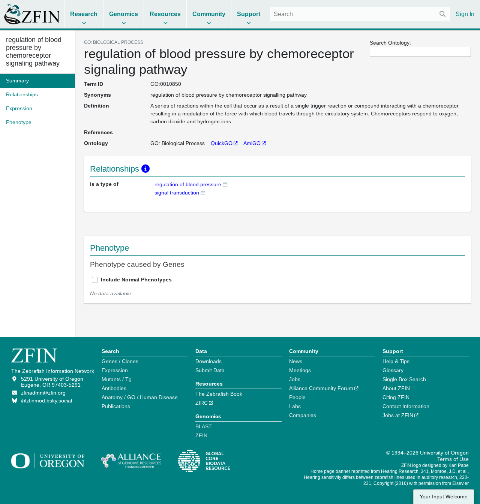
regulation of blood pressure (187, 184)
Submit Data (210, 370)
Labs (295, 406)
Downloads (208, 361)
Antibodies (114, 388)
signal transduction (176, 193)
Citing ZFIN (396, 397)
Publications (116, 406)
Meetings (300, 370)
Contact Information (405, 406)
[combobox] (360, 14)
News (295, 361)
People (297, 397)
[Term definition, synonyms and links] (225, 184)
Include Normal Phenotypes (136, 280)
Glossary (393, 370)
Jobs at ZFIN (397, 415)
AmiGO (252, 143)
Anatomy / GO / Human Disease (140, 397)
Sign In (465, 14)
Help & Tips (396, 361)
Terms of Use (453, 459)
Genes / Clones (120, 361)
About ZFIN (396, 388)
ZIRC (201, 403)
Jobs (294, 379)
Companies (302, 415)
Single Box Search (404, 379)
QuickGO (221, 143)
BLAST (203, 426)
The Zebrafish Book (218, 394)
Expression (115, 370)
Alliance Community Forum (321, 388)
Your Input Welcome (444, 497)
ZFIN (201, 435)
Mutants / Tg (117, 379)
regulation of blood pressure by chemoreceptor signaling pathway (34, 51)
